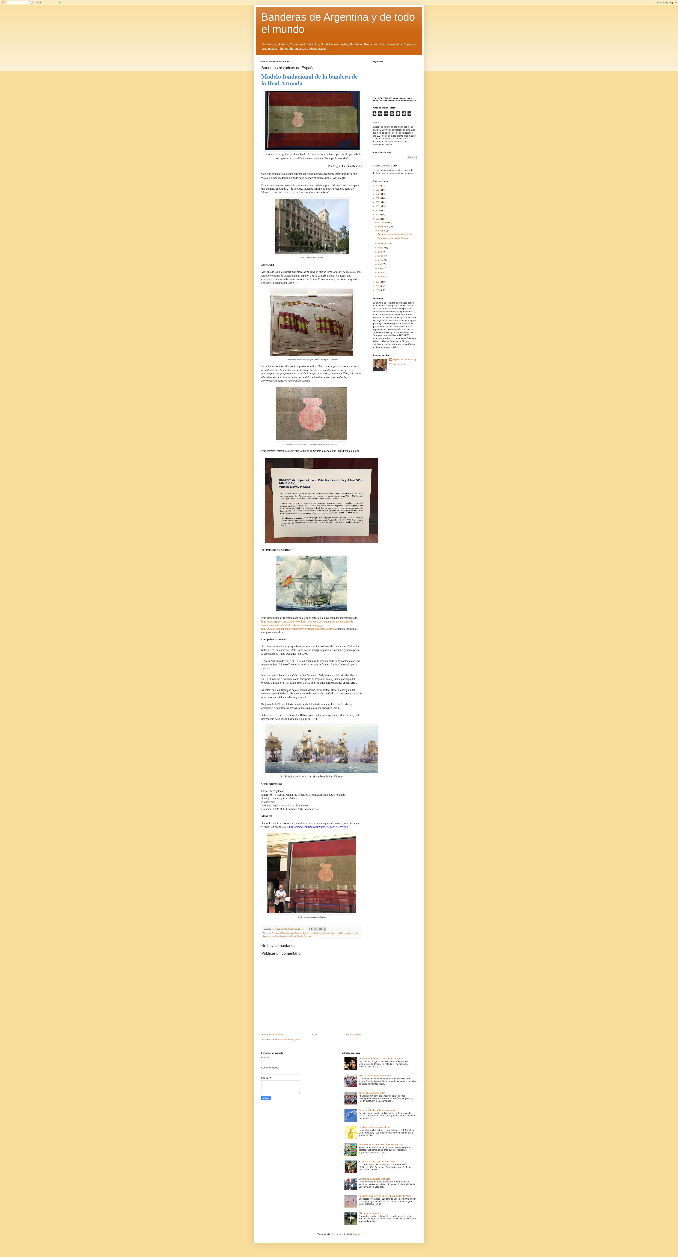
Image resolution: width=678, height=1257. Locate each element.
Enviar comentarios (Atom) (287, 1039)
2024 (378, 194)
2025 (378, 190)
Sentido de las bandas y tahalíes (374, 1179)
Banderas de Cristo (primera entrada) (377, 1161)
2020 (378, 210)
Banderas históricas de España (393, 238)
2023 (378, 198)
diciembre (383, 222)
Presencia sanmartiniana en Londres (395, 234)
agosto (381, 247)
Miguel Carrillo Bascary (405, 359)
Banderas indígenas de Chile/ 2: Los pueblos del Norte (385, 1196)
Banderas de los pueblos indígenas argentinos (381, 1144)
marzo (381, 268)
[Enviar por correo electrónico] (310, 929)
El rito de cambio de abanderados (375, 1075)
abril (380, 264)
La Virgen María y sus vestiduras (374, 1127)
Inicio (314, 1034)
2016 (378, 286)
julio (380, 252)
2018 (378, 219)
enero (381, 276)
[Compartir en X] (317, 929)
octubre (382, 231)
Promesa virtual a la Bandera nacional (377, 1110)
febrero (382, 272)
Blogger (356, 1234)
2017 (378, 282)
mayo (381, 260)
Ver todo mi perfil (397, 364)
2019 (378, 214)
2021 (378, 206)
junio (380, 256)
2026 (378, 185)
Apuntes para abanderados (372, 1093)
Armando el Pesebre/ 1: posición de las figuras (381, 1058)
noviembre (383, 226)
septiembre (383, 243)
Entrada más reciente (272, 1034)
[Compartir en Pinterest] (324, 929)
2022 (378, 202)
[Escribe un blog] (314, 929)
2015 (378, 290)
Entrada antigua (353, 1034)
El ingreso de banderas (370, 1213)
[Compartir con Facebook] (320, 929)
